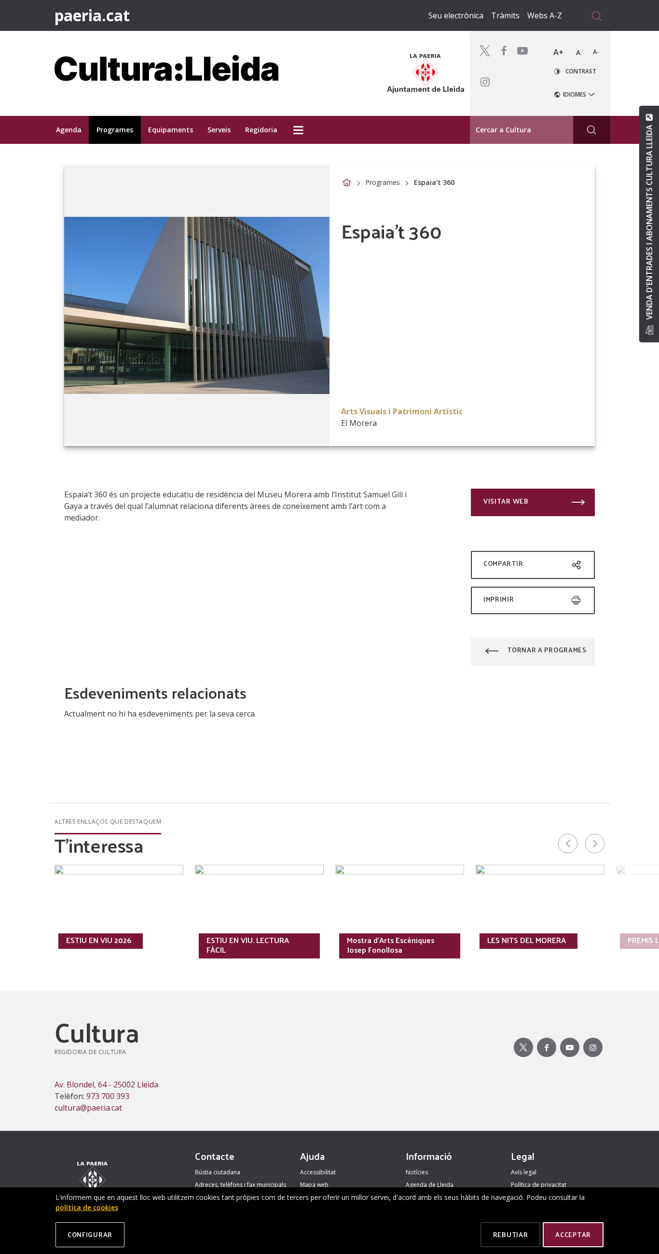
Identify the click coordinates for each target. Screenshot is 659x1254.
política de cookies (86, 1207)
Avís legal (523, 1172)
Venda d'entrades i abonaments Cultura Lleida (649, 222)
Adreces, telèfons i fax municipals (240, 1185)
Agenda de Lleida (429, 1185)
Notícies (417, 1172)
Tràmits (505, 15)
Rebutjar (510, 1234)
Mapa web (314, 1185)
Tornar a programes (547, 650)
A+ (558, 52)
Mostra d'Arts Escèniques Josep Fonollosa (390, 945)
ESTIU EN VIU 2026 (98, 940)
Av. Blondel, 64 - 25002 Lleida (106, 1084)
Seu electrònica (455, 15)
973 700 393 (107, 1096)
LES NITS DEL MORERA (526, 940)
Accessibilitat (318, 1172)
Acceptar (573, 1234)
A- (596, 52)
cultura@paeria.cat (88, 1107)
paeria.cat (92, 15)
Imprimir (498, 599)
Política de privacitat (538, 1185)
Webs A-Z (544, 15)
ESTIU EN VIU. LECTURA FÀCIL (247, 945)
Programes (382, 182)
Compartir (503, 563)
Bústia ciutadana (217, 1172)
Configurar (90, 1234)
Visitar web (506, 501)
